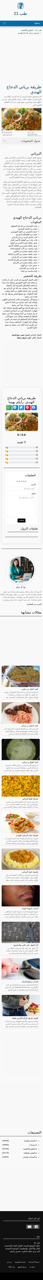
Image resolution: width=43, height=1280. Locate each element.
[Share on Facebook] (34, 407)
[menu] (4, 23)
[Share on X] (21, 407)
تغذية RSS (11, 1267)
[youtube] (29, 1227)
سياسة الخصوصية (20, 1262)
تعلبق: (33, 493)
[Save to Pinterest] (28, 407)
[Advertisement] (21, 60)
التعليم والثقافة (29, 1153)
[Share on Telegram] (15, 407)
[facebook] (36, 1227)
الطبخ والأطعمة (29, 1149)
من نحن (9, 1262)
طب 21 (38, 30)
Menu (37, 23)
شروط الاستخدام (34, 1262)
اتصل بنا (32, 1267)
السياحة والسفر (29, 1157)
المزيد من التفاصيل (34, 604)
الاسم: (33, 485)
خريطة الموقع (22, 1267)
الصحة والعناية (29, 1141)
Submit (21, 520)
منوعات (32, 1145)
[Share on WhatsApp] (9, 407)
